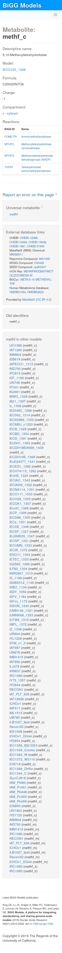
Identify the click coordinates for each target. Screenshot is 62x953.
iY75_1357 (18, 680)
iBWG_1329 (18, 396)
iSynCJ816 (18, 777)
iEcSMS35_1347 (22, 536)
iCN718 (15, 764)
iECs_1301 (18, 522)
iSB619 (15, 359)
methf (13, 214)
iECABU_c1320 (21, 424)
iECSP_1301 (19, 540)
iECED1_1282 (20, 466)
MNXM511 (16, 254)
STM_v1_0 (18, 643)
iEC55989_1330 (22, 419)
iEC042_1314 (20, 415)
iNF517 (15, 708)
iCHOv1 (15, 703)
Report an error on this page (29, 194)
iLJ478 (14, 666)
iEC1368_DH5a (21, 768)
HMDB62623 (35, 292)
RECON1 (16, 689)
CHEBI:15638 (37, 242)
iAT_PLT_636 (19, 694)
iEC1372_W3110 (22, 759)
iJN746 (15, 382)
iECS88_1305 (20, 517)
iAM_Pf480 (18, 782)
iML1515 (16, 712)
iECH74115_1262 (23, 470)
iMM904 (15, 354)
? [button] (56, 194)
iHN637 (15, 670)
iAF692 (15, 661)
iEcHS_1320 (19, 475)
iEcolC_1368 (19, 508)
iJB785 (15, 717)
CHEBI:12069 (18, 242)
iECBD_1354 (19, 433)
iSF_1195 (17, 377)
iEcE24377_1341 (22, 461)
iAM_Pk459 (18, 801)
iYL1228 (16, 638)
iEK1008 (16, 731)
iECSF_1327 (19, 531)
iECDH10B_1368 (22, 456)
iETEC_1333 (19, 559)
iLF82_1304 (18, 568)
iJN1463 (16, 810)
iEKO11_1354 (20, 554)
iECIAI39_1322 (21, 484)
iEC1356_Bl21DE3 (23, 745)
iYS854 (15, 740)
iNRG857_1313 (21, 573)
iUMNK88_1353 (21, 615)
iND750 (15, 368)
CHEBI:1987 (17, 246)
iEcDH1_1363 (20, 443)
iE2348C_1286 (21, 410)
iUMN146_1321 (21, 610)
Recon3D (16, 726)
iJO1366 (16, 345)
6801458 (44, 258)
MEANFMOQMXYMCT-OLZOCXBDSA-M (31, 273)
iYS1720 (16, 815)
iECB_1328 (18, 428)
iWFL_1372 (18, 624)
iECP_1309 (18, 512)
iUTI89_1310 (19, 619)
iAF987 (15, 647)
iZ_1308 (16, 629)
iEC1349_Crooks (22, 749)
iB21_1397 (18, 401)
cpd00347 (40, 267)
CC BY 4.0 (43, 299)
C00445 (39, 263)
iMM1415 (16, 656)
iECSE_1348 (19, 526)
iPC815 (15, 373)
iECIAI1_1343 (20, 480)
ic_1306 (15, 405)
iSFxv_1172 (18, 601)
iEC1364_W (18, 754)
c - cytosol (10, 113)
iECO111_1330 (21, 494)
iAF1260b (17, 698)
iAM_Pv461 (18, 787)
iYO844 (15, 684)
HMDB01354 (17, 292)
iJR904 (15, 633)
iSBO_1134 (18, 587)
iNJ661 (15, 391)
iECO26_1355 (20, 498)
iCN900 (15, 805)
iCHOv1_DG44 (21, 736)
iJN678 (15, 652)
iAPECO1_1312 (21, 363)
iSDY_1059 (18, 591)
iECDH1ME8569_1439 (26, 447)
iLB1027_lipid (19, 722)
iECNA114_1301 (22, 489)
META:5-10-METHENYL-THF (30, 281)
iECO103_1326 (14, 69)
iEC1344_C (18, 773)
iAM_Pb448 (18, 791)
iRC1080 (16, 675)
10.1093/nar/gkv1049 (41, 923)
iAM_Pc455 (18, 796)
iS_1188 (16, 577)
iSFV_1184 (18, 596)
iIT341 (14, 387)
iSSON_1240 (19, 605)
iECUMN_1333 (21, 545)
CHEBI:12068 (28, 238)
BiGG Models (22, 5)
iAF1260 (16, 349)
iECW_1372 (18, 549)
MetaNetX (28, 299)
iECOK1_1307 (20, 503)
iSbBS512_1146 (22, 582)
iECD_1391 (18, 438)
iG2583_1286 (20, 564)
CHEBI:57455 (35, 246)
